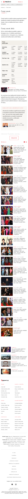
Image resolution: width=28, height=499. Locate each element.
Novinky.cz (12, 87)
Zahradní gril (19, 441)
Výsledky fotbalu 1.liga (5, 405)
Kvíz (14, 277)
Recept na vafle (18, 411)
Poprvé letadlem (4, 421)
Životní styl (12, 123)
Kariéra (14, 455)
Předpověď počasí (16, 436)
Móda (14, 145)
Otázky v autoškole (18, 427)
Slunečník (23, 439)
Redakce (14, 458)
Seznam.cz (20, 1)
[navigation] (2, 2)
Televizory (22, 444)
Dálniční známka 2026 (19, 421)
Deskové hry (17, 444)
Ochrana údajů (14, 460)
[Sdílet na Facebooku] (24, 142)
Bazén (8, 439)
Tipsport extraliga (4, 407)
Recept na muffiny (18, 405)
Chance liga (3, 403)
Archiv (14, 466)
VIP (14, 165)
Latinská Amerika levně (5, 427)
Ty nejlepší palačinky (18, 403)
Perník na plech (18, 413)
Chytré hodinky (11, 445)
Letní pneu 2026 (18, 419)
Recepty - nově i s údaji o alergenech (12, 4)
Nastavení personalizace (14, 477)
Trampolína (19, 439)
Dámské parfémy (7, 444)
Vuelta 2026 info (18, 386)
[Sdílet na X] (26, 142)
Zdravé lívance (17, 407)
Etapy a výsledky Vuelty (19, 388)
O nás (14, 452)
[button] (4, 89)
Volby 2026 (3, 386)
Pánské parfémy (17, 445)
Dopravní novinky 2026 (19, 423)
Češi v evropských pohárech (17, 438)
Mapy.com (10, 436)
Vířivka (23, 441)
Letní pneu (12, 444)
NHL (2, 413)
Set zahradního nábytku (12, 441)
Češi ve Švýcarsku (4, 425)
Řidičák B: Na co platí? (19, 425)
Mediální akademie (14, 463)
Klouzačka (5, 441)
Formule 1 (3, 411)
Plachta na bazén (13, 439)
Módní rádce (17, 155)
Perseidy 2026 (23, 436)
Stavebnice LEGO (21, 442)
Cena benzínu (8, 438)
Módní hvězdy (17, 206)
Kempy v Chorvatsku (5, 419)
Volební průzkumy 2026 (5, 388)
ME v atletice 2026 (4, 409)
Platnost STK (17, 429)
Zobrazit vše (14, 138)
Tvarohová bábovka (18, 409)
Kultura (15, 267)
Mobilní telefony (14, 442)
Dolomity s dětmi (4, 429)
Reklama (14, 469)
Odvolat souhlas (14, 474)
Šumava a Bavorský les (5, 423)
